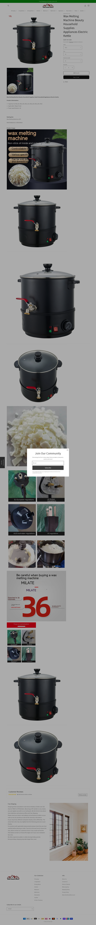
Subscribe (48, 468)
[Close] (67, 450)
